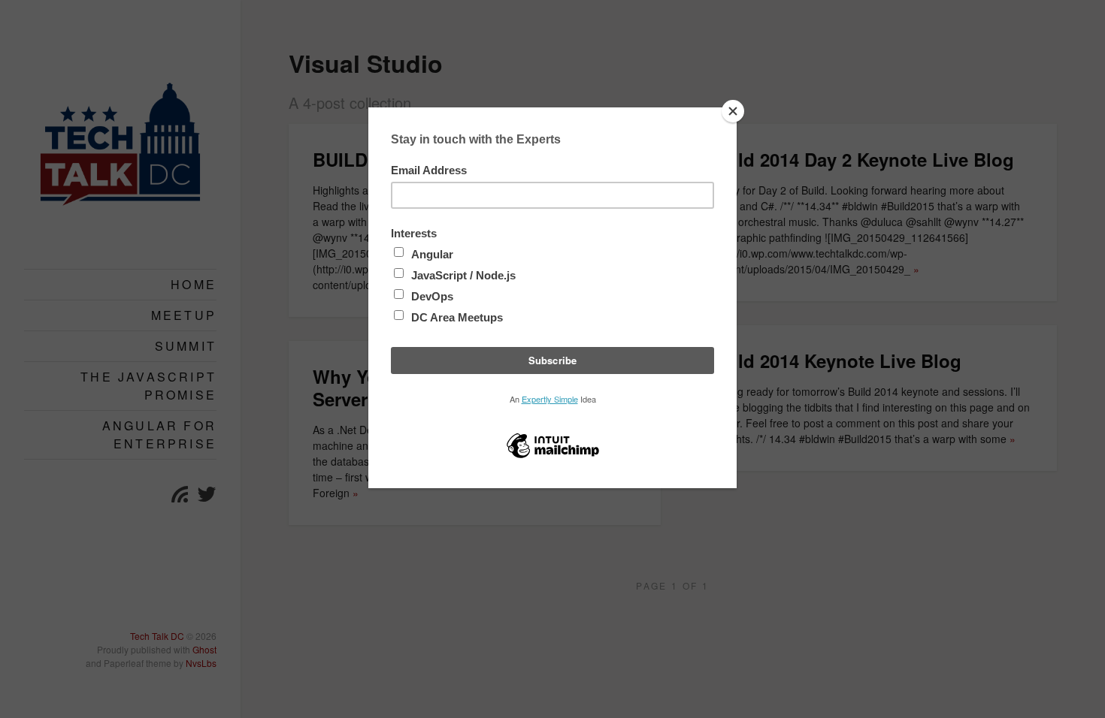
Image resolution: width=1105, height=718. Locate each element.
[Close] (733, 111)
